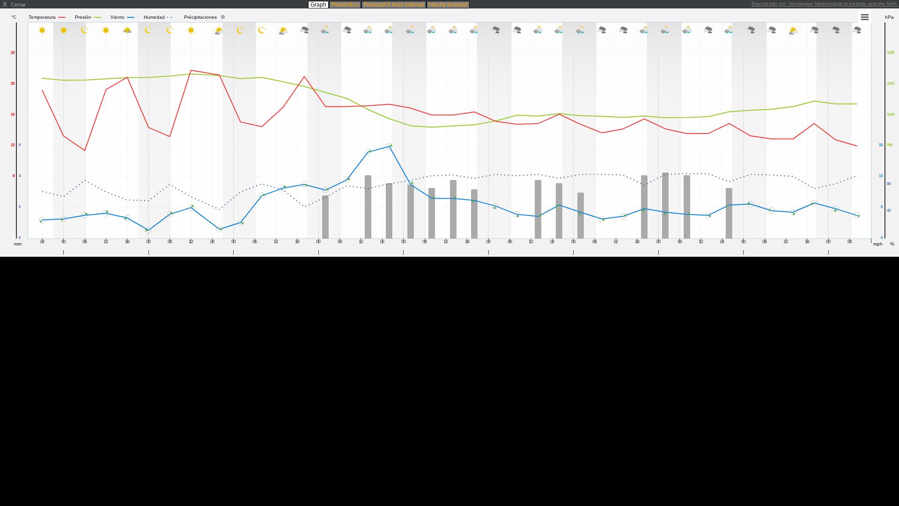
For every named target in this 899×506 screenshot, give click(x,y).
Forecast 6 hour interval (394, 4)
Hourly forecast (448, 4)
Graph (318, 4)
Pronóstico (345, 4)
